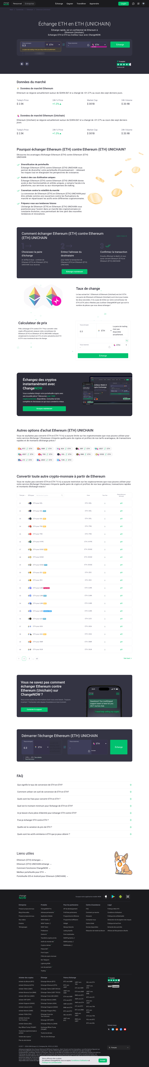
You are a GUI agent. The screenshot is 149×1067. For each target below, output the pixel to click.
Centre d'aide (90, 923)
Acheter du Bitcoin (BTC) (26, 981)
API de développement (70, 909)
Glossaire (89, 916)
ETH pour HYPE (38, 542)
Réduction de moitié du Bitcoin (95, 930)
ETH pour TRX (39, 526)
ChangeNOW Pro (46, 909)
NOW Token (44, 927)
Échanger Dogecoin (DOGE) (49, 1007)
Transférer (81, 4)
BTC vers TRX (90, 1006)
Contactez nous (91, 920)
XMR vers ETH (79, 1002)
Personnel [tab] (17, 4)
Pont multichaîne (68, 934)
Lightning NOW (45, 963)
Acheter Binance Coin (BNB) (27, 992)
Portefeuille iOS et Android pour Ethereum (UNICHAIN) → (42, 876)
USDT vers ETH (89, 987)
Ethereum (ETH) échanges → (30, 860)
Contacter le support (34, 709)
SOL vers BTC (67, 1015)
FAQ (87, 909)
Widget (65, 923)
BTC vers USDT (66, 986)
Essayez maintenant (44, 409)
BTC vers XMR (67, 981)
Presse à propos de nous (26, 909)
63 (37, 659)
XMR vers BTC (67, 1004)
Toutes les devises (46, 1033)
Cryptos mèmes (46, 945)
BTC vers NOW (89, 1011)
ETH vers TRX (90, 1016)
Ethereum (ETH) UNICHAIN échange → (34, 864)
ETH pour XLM (38, 649)
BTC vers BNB (79, 1010)
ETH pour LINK (41, 588)
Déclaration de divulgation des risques (119, 920)
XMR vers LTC (79, 999)
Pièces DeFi (44, 949)
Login (123, 4)
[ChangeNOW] (6, 3)
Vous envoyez (26, 43)
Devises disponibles (92, 927)
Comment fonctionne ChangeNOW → (33, 868)
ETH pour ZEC (39, 572)
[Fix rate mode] (88, 45)
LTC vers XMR (79, 988)
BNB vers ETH (67, 1007)
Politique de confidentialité (116, 916)
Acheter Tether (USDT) (26, 989)
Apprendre (94, 4)
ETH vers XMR (67, 996)
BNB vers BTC (79, 995)
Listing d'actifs (67, 930)
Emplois (21, 923)
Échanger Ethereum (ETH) (49, 985)
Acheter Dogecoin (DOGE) (27, 1003)
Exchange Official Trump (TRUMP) (48, 1028)
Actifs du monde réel (47, 941)
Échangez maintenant (74, 272)
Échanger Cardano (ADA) (49, 1003)
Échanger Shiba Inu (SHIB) (49, 1023)
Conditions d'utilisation (115, 912)
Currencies (20, 10)
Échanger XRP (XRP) (47, 1020)
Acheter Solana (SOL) (25, 1023)
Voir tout (127, 658)
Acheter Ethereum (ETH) (26, 985)
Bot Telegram (45, 960)
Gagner (70, 4)
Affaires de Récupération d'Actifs (118, 930)
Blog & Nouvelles (24, 912)
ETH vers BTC (67, 1000)
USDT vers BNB (89, 992)
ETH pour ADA (38, 626)
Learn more (121, 236)
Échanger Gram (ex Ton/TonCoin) (47, 1015)
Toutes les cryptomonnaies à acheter (28, 1032)
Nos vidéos (22, 920)
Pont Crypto (44, 952)
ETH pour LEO (39, 619)
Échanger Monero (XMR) (48, 1000)
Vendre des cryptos (25, 1036)
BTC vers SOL (90, 1023)
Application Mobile (46, 916)
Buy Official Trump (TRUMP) (27, 1027)
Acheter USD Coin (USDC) (26, 996)
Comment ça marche (92, 912)
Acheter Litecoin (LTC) (25, 1007)
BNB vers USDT (78, 1020)
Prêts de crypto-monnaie (48, 956)
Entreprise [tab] (29, 4)
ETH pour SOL (37, 503)
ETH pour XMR (38, 642)
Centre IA (44, 934)
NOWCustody (67, 941)
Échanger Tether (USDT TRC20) (50, 992)
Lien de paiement (46, 967)
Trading (43, 971)
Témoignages (23, 927)
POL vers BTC (90, 1019)
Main (11, 10)
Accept (102, 1060)
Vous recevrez (72, 43)
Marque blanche (68, 927)
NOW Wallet (44, 920)
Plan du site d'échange (48, 1036)
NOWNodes (67, 945)
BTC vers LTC (90, 997)
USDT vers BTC (66, 1019)
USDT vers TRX (78, 983)
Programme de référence (71, 916)
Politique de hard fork (114, 923)
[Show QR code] (127, 896)
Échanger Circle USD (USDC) (49, 996)
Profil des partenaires (70, 912)
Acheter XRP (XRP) (25, 1000)
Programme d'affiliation (70, 920)
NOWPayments (68, 938)
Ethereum (30, 10)
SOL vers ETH (90, 982)
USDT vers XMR (66, 992)
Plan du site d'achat (25, 1040)
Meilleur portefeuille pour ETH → (31, 872)
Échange (59, 4)
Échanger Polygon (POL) (48, 1010)
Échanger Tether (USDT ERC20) (50, 989)
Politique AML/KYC (113, 909)
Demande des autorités (115, 927)
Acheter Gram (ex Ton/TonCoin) (24, 1019)
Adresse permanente (47, 912)
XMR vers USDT (78, 1014)
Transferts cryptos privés (48, 938)
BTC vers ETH (67, 1011)
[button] (53, 45)
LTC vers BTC (79, 1006)
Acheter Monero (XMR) (26, 1010)
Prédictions (44, 930)
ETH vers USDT (89, 1002)
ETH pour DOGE (40, 549)
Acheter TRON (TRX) (25, 1014)
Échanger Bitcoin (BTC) (48, 981)
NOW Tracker (45, 923)
